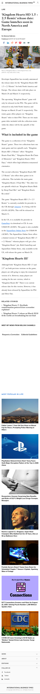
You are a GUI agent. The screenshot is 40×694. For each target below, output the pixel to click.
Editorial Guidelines (29, 334)
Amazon (17, 206)
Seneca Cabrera (9, 36)
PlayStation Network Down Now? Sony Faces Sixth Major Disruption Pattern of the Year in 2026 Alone (20, 463)
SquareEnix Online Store (16, 230)
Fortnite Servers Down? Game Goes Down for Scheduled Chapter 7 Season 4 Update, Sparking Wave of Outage (20, 569)
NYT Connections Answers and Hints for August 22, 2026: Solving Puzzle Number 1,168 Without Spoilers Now (20, 605)
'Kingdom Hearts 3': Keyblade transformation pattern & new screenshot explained (18, 307)
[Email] (24, 43)
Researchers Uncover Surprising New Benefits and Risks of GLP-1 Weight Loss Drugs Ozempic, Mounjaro (20, 498)
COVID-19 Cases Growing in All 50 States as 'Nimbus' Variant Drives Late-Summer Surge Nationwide (18, 640)
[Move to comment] (28, 43)
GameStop (6, 223)
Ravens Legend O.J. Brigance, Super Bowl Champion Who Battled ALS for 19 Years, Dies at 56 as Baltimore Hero (20, 534)
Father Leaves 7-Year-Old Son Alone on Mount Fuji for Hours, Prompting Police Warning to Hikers (19, 428)
